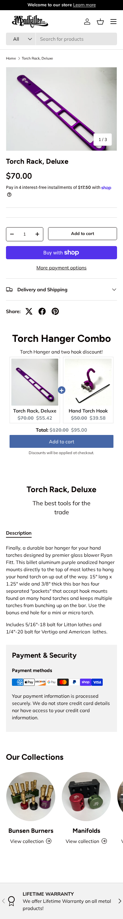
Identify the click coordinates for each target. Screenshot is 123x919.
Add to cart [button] (61, 442)
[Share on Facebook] (42, 311)
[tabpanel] (61, 589)
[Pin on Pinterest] (55, 311)
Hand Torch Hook (88, 411)
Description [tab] (19, 533)
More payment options (61, 268)
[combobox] (61, 39)
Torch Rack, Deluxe (37, 58)
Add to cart (82, 233)
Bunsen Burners (30, 830)
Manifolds (86, 830)
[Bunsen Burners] (30, 796)
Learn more (84, 4)
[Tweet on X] (29, 311)
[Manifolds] (86, 796)
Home (11, 58)
